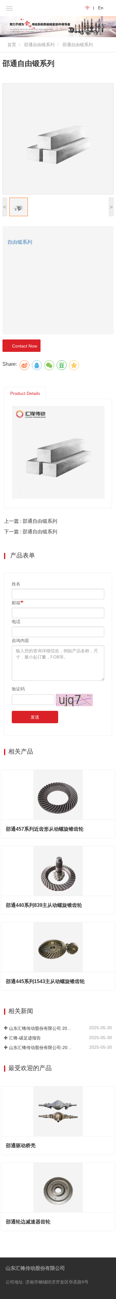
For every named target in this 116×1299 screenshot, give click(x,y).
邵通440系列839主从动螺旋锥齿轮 (44, 905)
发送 (35, 717)
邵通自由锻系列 (39, 44)
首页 (11, 44)
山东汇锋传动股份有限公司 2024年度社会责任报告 (41, 1028)
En (100, 7)
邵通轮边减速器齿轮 (28, 1221)
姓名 (16, 583)
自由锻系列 (19, 242)
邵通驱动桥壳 (21, 1145)
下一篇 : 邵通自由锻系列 (30, 531)
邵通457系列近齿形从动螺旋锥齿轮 (45, 829)
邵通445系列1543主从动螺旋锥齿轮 (45, 981)
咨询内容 (20, 640)
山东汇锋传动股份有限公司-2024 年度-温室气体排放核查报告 (41, 1047)
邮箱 (16, 602)
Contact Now (23, 345)
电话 (16, 621)
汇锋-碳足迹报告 (25, 1037)
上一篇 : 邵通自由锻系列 (30, 521)
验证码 (18, 688)
